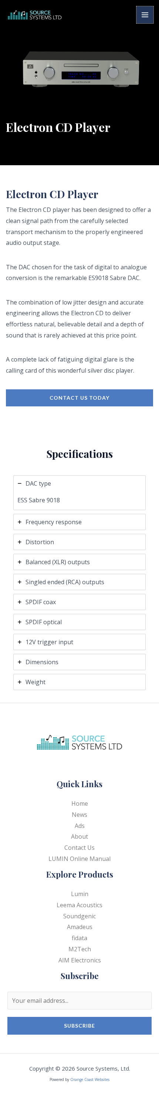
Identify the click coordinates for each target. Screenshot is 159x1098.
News (79, 815)
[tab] (79, 492)
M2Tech (79, 949)
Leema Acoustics (79, 905)
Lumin (79, 894)
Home (79, 803)
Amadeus (79, 927)
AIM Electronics (79, 960)
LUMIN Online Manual (79, 859)
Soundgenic (79, 916)
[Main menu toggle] (144, 14)
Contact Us (79, 848)
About (79, 836)
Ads (80, 826)
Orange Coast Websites (89, 1079)
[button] (79, 397)
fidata (79, 938)
